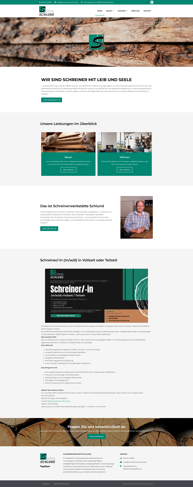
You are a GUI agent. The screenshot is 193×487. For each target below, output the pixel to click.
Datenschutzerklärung (61, 483)
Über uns (135, 11)
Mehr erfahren (68, 170)
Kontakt (147, 11)
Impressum (46, 483)
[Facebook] (151, 2)
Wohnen (121, 11)
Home (99, 11)
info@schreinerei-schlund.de (58, 401)
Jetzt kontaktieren (96, 436)
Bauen (109, 11)
